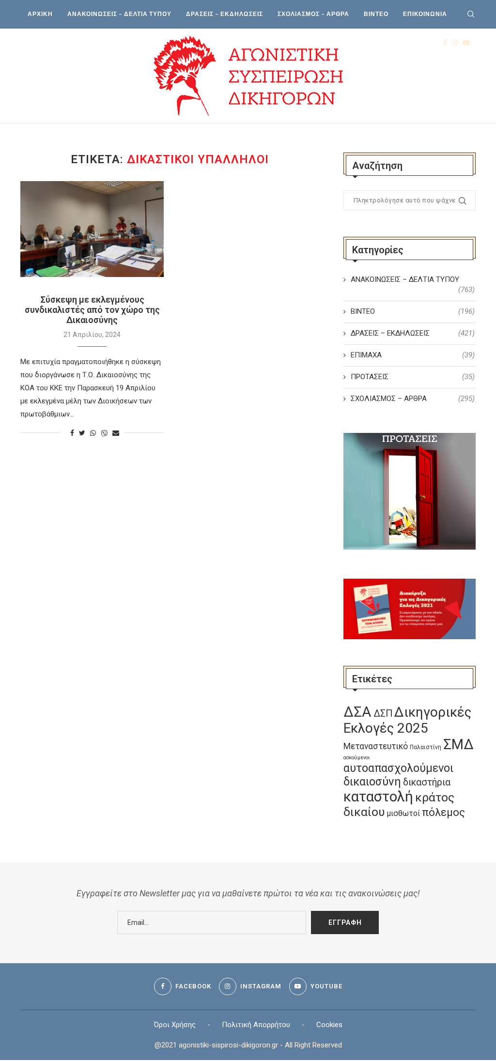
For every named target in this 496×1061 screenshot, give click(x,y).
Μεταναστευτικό (375, 746)
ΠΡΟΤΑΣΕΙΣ (413, 376)
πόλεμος (443, 812)
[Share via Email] (115, 433)
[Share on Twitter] (82, 433)
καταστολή (378, 796)
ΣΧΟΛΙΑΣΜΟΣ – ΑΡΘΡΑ (313, 13)
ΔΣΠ (382, 713)
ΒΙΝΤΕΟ (376, 13)
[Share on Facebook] (72, 433)
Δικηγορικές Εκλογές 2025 (407, 720)
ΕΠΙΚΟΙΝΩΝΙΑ (425, 13)
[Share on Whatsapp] (93, 433)
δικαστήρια (426, 782)
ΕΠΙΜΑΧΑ (413, 355)
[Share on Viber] (104, 433)
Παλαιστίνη (425, 747)
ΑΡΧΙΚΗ (40, 13)
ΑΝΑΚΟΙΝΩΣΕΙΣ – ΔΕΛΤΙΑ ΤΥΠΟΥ (119, 13)
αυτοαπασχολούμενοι (398, 768)
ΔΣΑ (357, 712)
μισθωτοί (403, 813)
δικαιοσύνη (372, 781)
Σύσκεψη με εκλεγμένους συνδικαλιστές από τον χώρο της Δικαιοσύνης (92, 309)
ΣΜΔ (458, 744)
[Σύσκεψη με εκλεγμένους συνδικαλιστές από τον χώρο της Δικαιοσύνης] (92, 229)
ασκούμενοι (356, 757)
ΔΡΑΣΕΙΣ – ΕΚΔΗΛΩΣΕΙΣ (224, 13)
